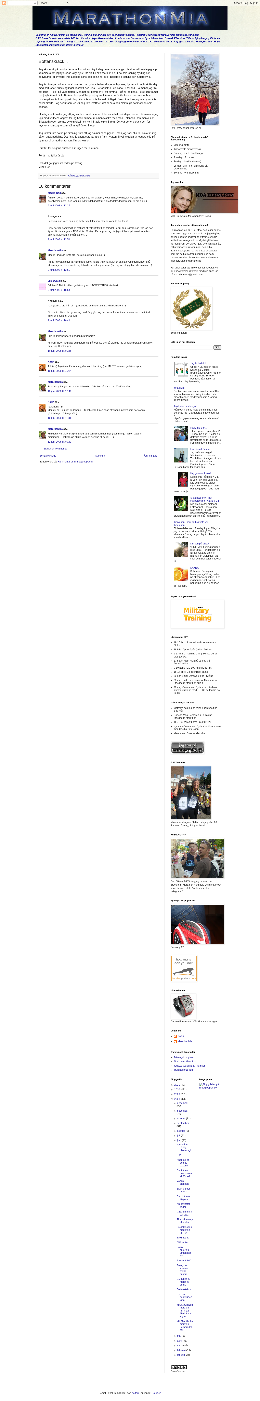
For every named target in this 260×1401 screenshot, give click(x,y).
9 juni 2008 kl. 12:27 (59, 205)
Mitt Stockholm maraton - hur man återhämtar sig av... (185, 1310)
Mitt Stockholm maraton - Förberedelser (185, 1325)
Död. (179, 1155)
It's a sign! (179, 387)
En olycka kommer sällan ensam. (183, 1270)
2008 (177, 1099)
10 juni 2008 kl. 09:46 (60, 350)
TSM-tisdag (183, 1237)
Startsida (100, 455)
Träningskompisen (184, 1057)
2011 (177, 1084)
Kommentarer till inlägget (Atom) (75, 461)
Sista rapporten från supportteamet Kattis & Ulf (204, 499)
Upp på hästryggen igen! (184, 1297)
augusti (181, 1130)
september (183, 1123)
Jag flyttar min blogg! (185, 406)
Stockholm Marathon (185, 1061)
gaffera (136, 1393)
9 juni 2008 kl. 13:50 (59, 269)
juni (179, 1140)
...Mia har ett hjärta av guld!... (183, 1281)
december (182, 1103)
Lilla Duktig (54, 280)
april (180, 1340)
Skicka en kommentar (55, 448)
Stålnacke (182, 1242)
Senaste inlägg (48, 455)
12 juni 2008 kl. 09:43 (60, 441)
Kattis (181, 1036)
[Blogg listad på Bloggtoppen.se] (210, 1087)
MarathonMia (55, 250)
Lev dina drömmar (200, 449)
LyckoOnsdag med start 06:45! (184, 1230)
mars (180, 1345)
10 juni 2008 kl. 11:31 (59, 418)
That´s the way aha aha (185, 1221)
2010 (177, 1089)
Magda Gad (54, 193)
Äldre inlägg (150, 455)
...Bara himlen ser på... (184, 1213)
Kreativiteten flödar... (184, 1205)
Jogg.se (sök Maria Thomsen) (190, 1065)
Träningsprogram (183, 1069)
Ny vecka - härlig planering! (184, 1147)
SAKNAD (195, 568)
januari (181, 1355)
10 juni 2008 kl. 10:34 (60, 371)
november (182, 1110)
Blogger (156, 1393)
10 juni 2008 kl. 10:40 (60, 391)
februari (181, 1350)
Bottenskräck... (185, 1289)
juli (179, 1135)
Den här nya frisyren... (183, 1198)
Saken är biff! (184, 1260)
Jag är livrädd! (198, 363)
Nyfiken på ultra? (199, 543)
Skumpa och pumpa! (184, 1190)
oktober (181, 1118)
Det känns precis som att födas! (184, 1173)
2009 (177, 1094)
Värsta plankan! (183, 1182)
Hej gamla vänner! (200, 473)
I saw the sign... (198, 427)
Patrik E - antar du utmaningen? (184, 1251)
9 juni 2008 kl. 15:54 (59, 290)
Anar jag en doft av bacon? (183, 1163)
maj (179, 1335)
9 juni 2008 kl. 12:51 (59, 239)
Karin (51, 361)
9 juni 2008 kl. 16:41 (59, 320)
